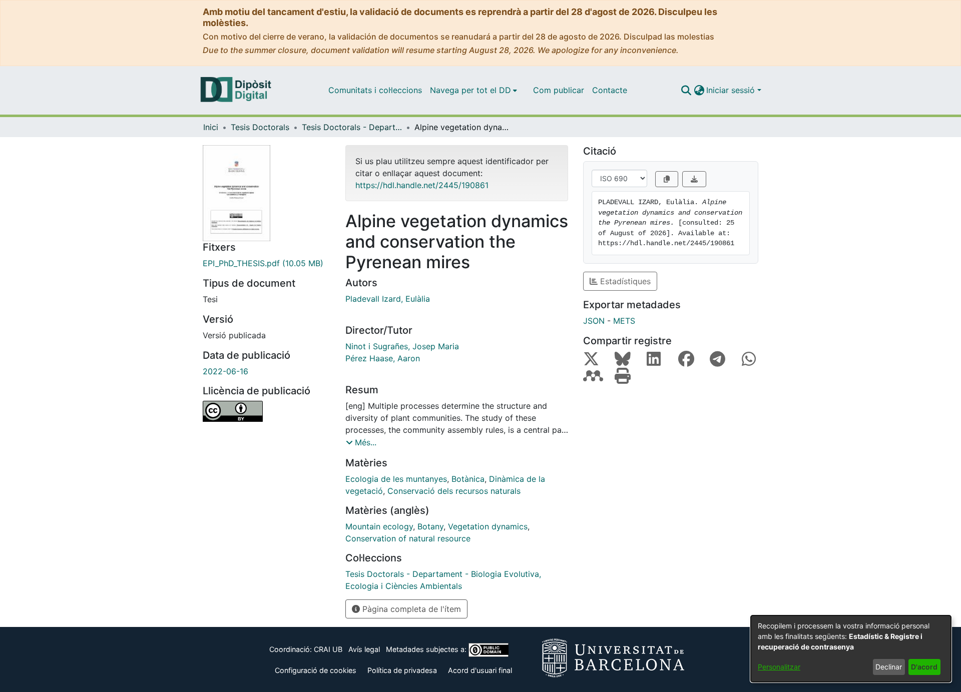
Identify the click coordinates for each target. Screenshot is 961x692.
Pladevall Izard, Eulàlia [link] (387, 299)
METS (624, 321)
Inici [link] (210, 127)
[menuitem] (473, 90)
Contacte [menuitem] (609, 90)
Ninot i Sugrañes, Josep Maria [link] (402, 346)
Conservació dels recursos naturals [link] (454, 491)
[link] (266, 263)
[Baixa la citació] (694, 179)
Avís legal (364, 649)
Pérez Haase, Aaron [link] (382, 358)
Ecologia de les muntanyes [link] (396, 479)
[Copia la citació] (666, 179)
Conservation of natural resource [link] (407, 538)
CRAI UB (328, 649)
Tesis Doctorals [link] (260, 127)
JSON (594, 321)
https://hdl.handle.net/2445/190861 (422, 185)
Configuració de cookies (315, 670)
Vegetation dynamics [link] (488, 526)
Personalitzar (779, 666)
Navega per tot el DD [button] (470, 90)
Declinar (888, 666)
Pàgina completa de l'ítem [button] (410, 609)
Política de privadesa (402, 670)
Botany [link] (430, 526)
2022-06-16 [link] (225, 371)
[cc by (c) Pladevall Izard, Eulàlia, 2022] (266, 411)
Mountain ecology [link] (379, 526)
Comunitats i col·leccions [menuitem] (375, 90)
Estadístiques (624, 281)
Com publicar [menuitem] (558, 90)
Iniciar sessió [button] (731, 90)
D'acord (924, 666)
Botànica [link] (468, 479)
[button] (686, 90)
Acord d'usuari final (480, 670)
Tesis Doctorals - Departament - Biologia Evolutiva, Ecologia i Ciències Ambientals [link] (352, 127)
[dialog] (851, 648)
